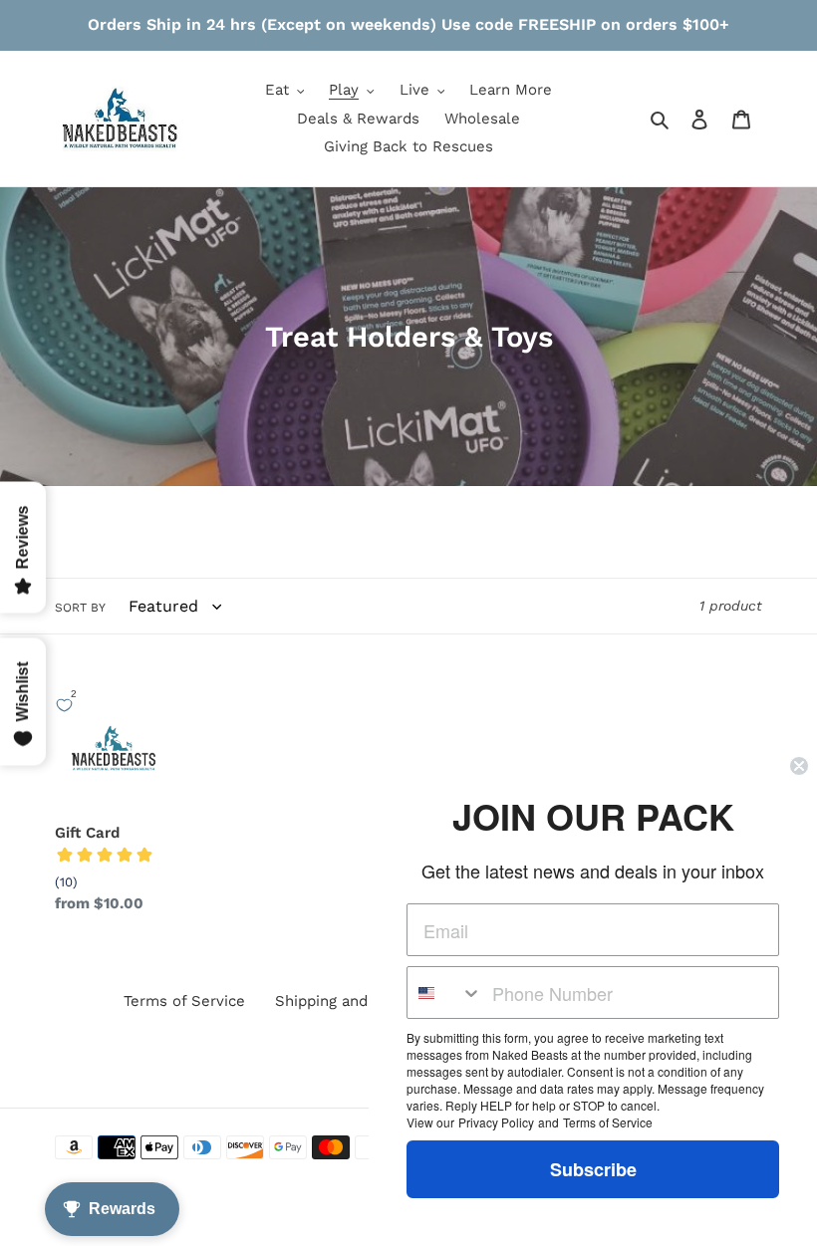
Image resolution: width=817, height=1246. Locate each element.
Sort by (80, 608)
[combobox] (445, 992)
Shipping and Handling (355, 1001)
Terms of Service (184, 1001)
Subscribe (593, 1169)
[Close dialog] (799, 766)
